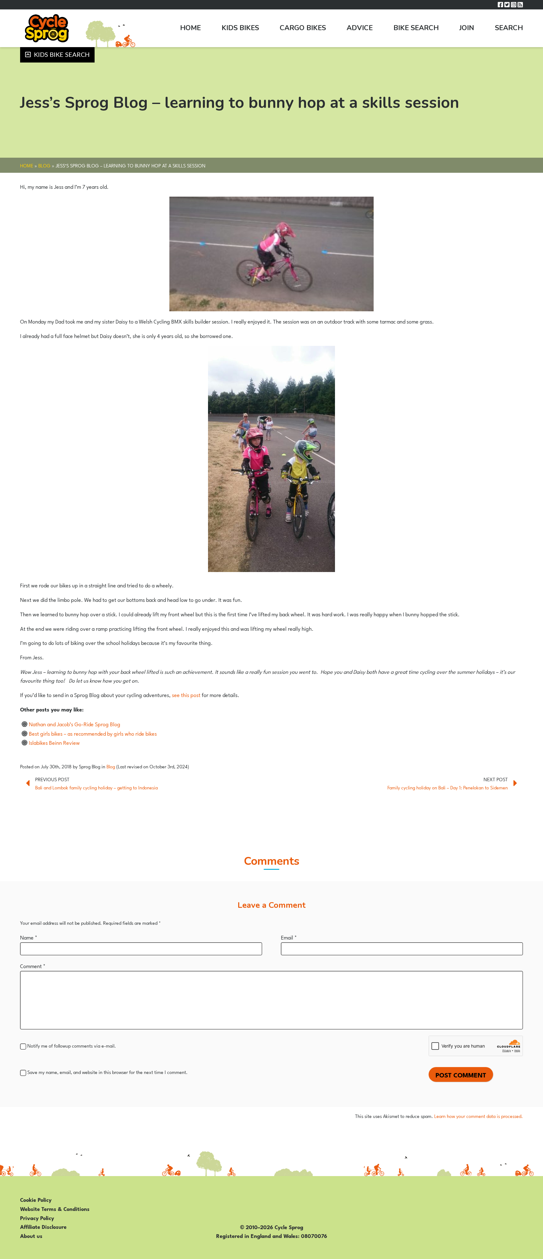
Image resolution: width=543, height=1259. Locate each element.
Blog (44, 165)
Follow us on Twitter (507, 5)
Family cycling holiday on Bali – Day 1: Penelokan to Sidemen (447, 787)
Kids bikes (240, 28)
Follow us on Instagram (513, 5)
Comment (33, 965)
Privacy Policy (37, 1217)
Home (190, 28)
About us (31, 1235)
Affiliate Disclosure (43, 1226)
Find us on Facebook (500, 5)
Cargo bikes (303, 28)
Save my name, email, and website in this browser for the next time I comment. (107, 1072)
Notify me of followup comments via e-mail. (71, 1045)
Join (466, 28)
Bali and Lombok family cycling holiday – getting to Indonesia (96, 787)
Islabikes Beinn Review (54, 742)
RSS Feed (520, 5)
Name (28, 937)
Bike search (416, 28)
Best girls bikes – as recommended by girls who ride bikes (93, 733)
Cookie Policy (36, 1199)
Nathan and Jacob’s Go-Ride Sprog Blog (74, 723)
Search (509, 28)
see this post (186, 694)
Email (289, 937)
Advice (360, 28)
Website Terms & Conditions (55, 1208)
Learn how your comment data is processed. (478, 1116)
